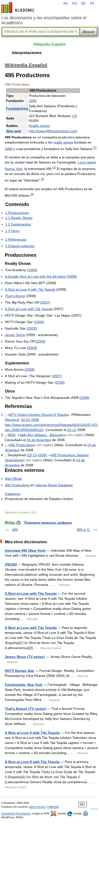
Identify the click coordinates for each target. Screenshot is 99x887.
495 (15, 529)
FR (92, 3)
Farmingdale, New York (23, 685)
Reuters (12, 420)
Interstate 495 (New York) (25, 550)
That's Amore (15, 296)
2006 (33, 101)
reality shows (63, 142)
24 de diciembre (39, 440)
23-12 (32, 455)
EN (74, 3)
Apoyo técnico (37, 806)
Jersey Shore (15, 335)
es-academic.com (18, 7)
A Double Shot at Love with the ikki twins (35, 276)
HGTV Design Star (19, 671)
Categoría (12, 494)
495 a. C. (84, 529)
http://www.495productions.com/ (53, 131)
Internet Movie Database (54, 485)
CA (74, 116)
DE (83, 3)
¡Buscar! (88, 32)
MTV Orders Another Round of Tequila (38, 415)
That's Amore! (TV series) (25, 709)
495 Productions (21, 445)
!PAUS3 (11, 564)
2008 (72, 276)
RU (65, 3)
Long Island (87, 162)
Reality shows (39, 126)
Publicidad (53, 806)
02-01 (25, 420)
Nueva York (13, 169)
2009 (32, 270)
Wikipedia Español (49, 44)
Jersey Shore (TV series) (25, 657)
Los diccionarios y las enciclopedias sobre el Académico (43, 20)
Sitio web (13, 131)
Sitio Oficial (13, 479)
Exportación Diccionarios (15, 813)
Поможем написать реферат (48, 523)
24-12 (71, 430)
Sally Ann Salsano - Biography (42, 435)
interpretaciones (27, 53)
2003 (32, 328)
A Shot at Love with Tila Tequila (28, 309)
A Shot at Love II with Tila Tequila (30, 289)
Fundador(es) (17, 108)
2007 (45, 302)
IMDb (11, 435)
